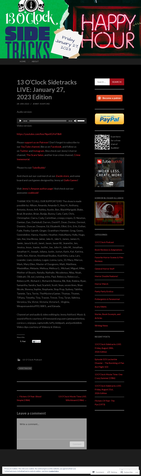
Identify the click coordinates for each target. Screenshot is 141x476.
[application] (52, 121)
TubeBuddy (38, 167)
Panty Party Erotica (104, 291)
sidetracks (25, 368)
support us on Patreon (36, 142)
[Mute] (75, 120)
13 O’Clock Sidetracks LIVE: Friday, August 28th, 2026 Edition (108, 348)
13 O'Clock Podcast (32, 359)
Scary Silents (101, 306)
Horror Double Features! (106, 276)
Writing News (101, 325)
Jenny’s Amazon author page (37, 188)
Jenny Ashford (41, 104)
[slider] (81, 120)
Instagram (38, 150)
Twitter (24, 150)
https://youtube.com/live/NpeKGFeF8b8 (39, 133)
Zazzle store (62, 175)
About (35, 61)
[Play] (20, 120)
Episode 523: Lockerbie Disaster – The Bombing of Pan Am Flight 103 (109, 363)
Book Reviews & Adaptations (108, 249)
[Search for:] (109, 81)
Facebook (56, 146)
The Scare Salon (34, 154)
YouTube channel (30, 146)
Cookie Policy (54, 471)
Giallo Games (70, 180)
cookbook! (33, 192)
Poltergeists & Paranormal (107, 299)
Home (23, 61)
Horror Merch (101, 284)
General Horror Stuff (104, 268)
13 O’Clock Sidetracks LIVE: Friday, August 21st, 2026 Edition (108, 389)
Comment (77, 444)
